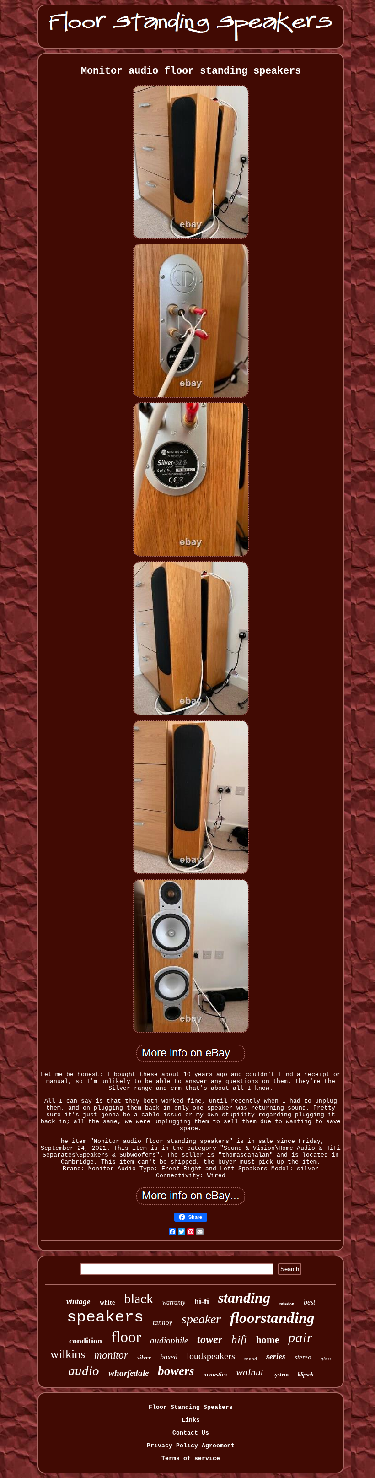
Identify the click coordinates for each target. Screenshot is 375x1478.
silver (144, 1357)
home (267, 1339)
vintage (78, 1301)
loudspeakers (211, 1356)
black (138, 1298)
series (275, 1356)
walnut (249, 1372)
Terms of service (190, 1458)
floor (126, 1336)
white (107, 1302)
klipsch (306, 1374)
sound (250, 1358)
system (281, 1374)
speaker (201, 1319)
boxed (168, 1357)
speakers (105, 1317)
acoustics (215, 1374)
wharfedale (128, 1373)
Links (191, 1420)
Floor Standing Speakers (191, 1407)
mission (287, 1303)
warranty (173, 1302)
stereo (303, 1357)
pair (300, 1337)
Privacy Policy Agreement (191, 1445)
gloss (326, 1358)
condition (85, 1340)
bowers (176, 1371)
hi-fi (201, 1301)
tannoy (162, 1322)
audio (83, 1370)
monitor (111, 1355)
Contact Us (190, 1432)
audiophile (169, 1340)
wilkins (67, 1354)
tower (209, 1339)
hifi (239, 1339)
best (309, 1302)
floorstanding (272, 1318)
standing (244, 1297)
